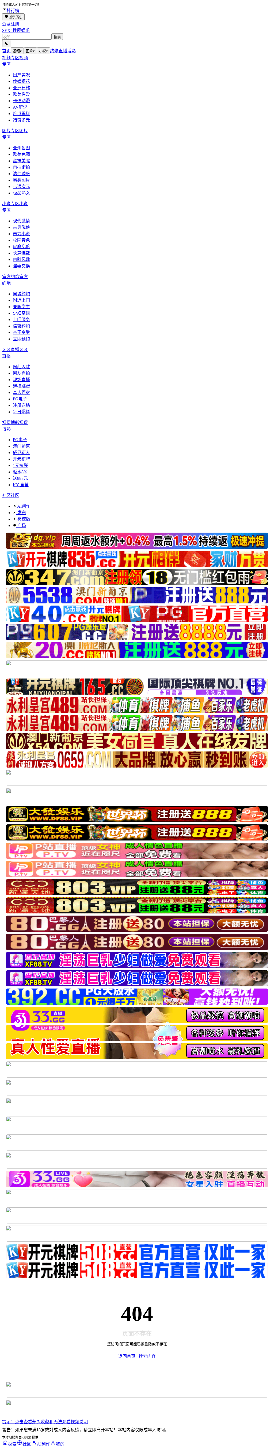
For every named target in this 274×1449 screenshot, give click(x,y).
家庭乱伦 (21, 246)
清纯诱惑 (21, 173)
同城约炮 (21, 294)
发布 (21, 512)
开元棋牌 (21, 459)
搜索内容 (147, 1356)
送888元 (20, 478)
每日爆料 (21, 412)
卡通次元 (21, 186)
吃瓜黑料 (21, 113)
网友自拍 (21, 373)
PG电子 (20, 399)
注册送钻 (21, 405)
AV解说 (20, 107)
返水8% (20, 472)
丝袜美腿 (21, 160)
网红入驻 (21, 366)
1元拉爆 (20, 465)
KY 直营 (21, 484)
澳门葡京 (21, 446)
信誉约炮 (21, 326)
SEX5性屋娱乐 (16, 30)
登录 (6, 24)
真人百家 (21, 392)
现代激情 (21, 221)
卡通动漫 (21, 100)
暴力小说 (21, 233)
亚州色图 (21, 148)
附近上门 (21, 300)
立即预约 (21, 339)
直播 (63, 51)
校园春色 (21, 240)
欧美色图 (21, 154)
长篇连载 (21, 253)
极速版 (23, 519)
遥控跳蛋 (21, 386)
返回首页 (126, 1356)
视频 (17, 51)
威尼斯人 (21, 452)
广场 (21, 525)
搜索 (57, 37)
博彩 (71, 51)
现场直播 (21, 379)
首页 (6, 51)
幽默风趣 (21, 259)
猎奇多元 (21, 120)
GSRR (26, 1437)
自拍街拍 (21, 167)
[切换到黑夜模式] (6, 43)
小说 (43, 51)
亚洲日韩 (21, 88)
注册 (15, 24)
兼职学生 (21, 306)
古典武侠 (21, 227)
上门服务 (21, 319)
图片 (30, 51)
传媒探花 (21, 81)
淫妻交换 (21, 266)
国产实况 (21, 75)
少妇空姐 (21, 313)
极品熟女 (21, 193)
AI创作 (23, 506)
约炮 (54, 51)
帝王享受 (21, 332)
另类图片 (21, 180)
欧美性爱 (21, 94)
